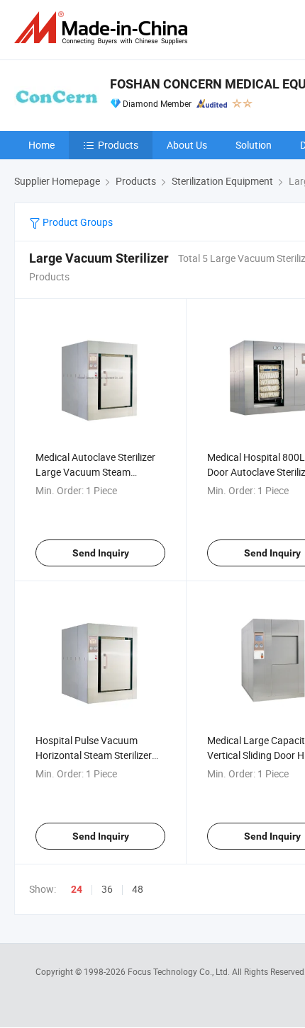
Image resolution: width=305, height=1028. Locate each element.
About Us (187, 145)
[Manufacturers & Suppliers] (103, 28)
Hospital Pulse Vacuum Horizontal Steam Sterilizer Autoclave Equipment (93, 755)
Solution (253, 145)
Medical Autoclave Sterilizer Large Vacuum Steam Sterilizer (95, 471)
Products (118, 145)
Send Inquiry (100, 553)
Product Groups (76, 222)
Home (41, 145)
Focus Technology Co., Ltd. (180, 971)
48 (137, 889)
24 (76, 889)
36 (107, 889)
